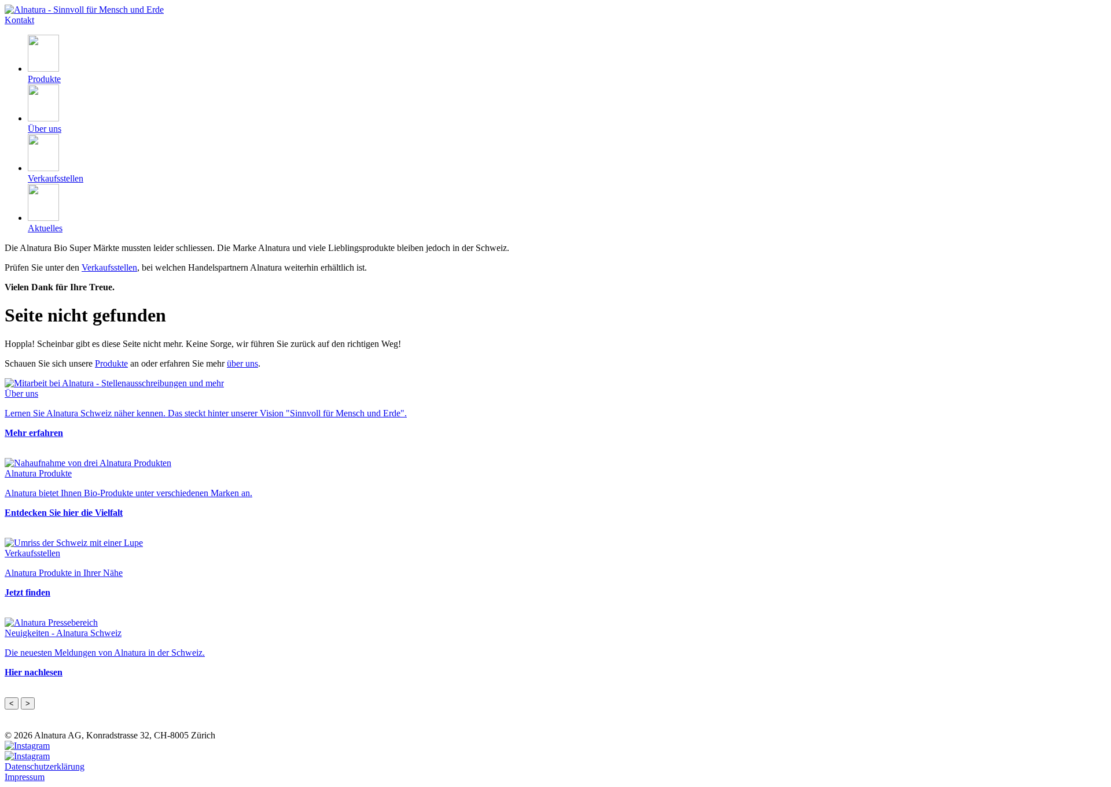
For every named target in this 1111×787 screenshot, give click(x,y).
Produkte (111, 363)
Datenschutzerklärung (44, 766)
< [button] (11, 703)
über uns (242, 363)
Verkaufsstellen (109, 267)
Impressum (25, 777)
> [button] (27, 703)
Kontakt (19, 20)
